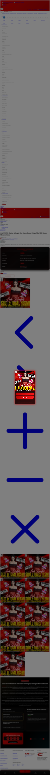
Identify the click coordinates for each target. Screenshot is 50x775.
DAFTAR (25, 397)
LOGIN (25, 393)
